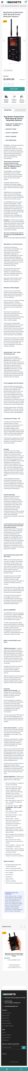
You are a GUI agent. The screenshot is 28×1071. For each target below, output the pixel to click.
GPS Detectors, (17, 977)
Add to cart (14, 89)
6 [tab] (16, 63)
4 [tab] (13, 63)
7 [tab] (17, 63)
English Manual (10, 879)
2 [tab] (11, 63)
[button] (7, 958)
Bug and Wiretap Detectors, (12, 975)
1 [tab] (10, 63)
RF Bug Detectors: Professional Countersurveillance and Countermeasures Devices (14, 980)
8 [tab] (18, 63)
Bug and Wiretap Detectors (12, 6)
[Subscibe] (24, 1047)
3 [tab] (12, 63)
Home (2, 6)
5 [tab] (14, 63)
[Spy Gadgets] (14, 2)
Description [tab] (7, 110)
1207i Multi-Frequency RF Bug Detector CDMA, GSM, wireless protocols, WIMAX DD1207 (14, 955)
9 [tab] (19, 63)
